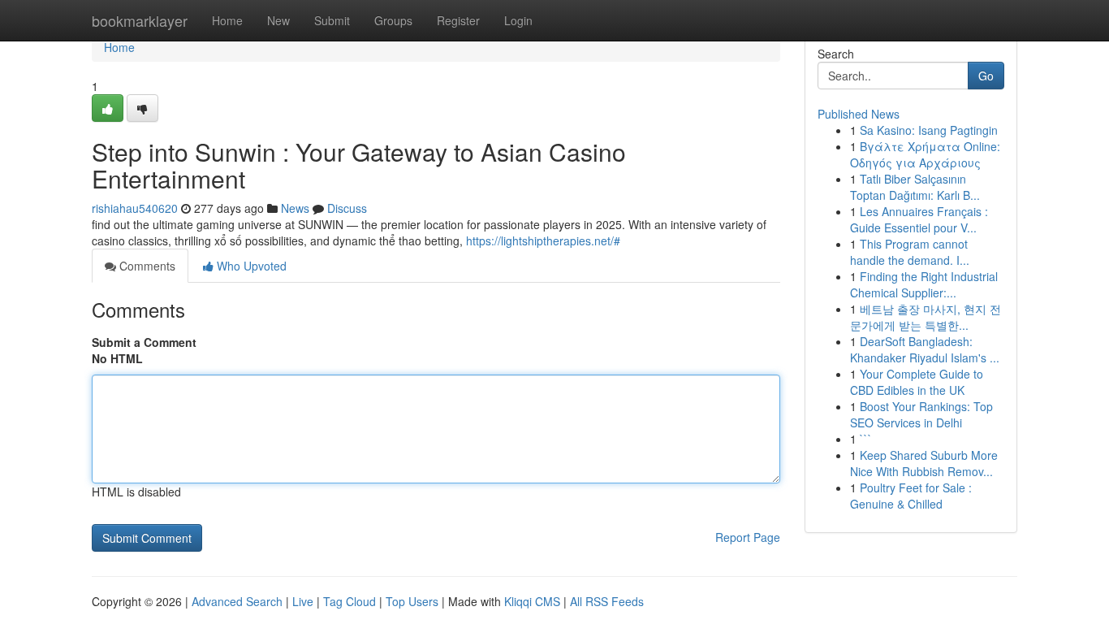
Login (518, 20)
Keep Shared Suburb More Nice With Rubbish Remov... (924, 463)
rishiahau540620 (135, 208)
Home (227, 20)
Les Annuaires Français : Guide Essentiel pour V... (919, 219)
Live (302, 601)
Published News (859, 114)
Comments (145, 266)
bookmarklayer (140, 20)
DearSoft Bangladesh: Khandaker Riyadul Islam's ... (924, 349)
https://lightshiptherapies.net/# (543, 240)
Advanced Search (237, 601)
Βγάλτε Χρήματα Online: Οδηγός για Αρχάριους (925, 154)
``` (866, 439)
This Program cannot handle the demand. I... (909, 252)
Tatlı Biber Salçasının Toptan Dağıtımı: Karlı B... (915, 187)
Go (986, 75)
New (278, 20)
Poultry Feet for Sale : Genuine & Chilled (911, 495)
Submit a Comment (144, 342)
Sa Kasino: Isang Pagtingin (929, 130)
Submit (332, 20)
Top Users (412, 601)
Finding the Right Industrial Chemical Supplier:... (924, 284)
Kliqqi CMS (532, 601)
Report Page (747, 537)
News (295, 208)
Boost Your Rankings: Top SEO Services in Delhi (921, 414)
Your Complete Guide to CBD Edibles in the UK (916, 382)
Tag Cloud (349, 601)
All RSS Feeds (607, 601)
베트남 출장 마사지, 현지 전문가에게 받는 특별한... (925, 317)
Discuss (347, 208)
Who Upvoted (250, 266)
